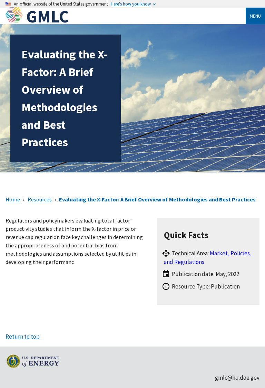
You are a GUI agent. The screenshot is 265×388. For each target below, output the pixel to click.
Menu (255, 16)
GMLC (47, 16)
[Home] (16, 16)
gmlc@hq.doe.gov (237, 377)
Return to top (23, 336)
